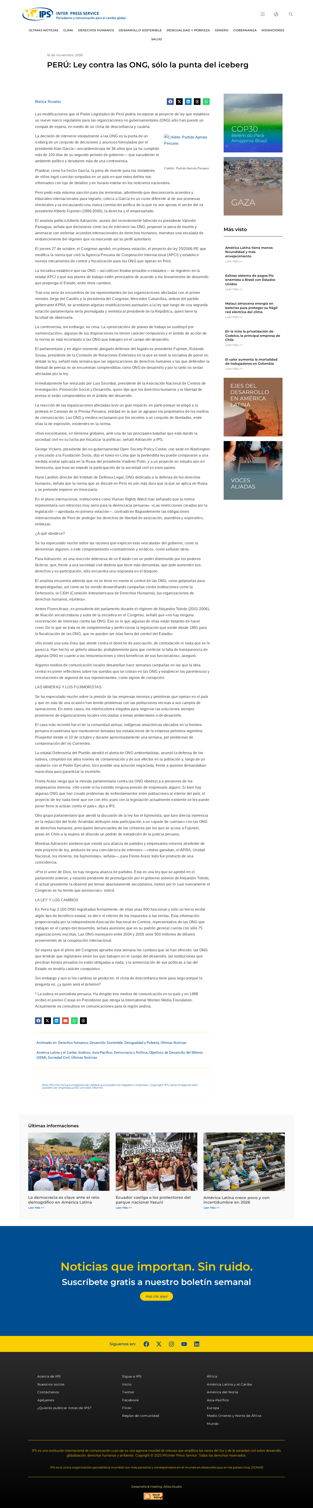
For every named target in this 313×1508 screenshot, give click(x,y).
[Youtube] (184, 1344)
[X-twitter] (159, 1344)
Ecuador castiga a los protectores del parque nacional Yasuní (153, 1199)
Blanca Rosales (48, 101)
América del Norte (222, 1392)
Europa (213, 1408)
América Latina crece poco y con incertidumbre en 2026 (236, 1200)
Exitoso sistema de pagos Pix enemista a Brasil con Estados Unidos (250, 280)
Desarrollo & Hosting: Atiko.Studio (156, 1486)
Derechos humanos (96, 30)
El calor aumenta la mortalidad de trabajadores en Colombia (251, 361)
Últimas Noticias (43, 30)
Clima (68, 30)
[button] (290, 14)
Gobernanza (245, 30)
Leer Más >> (233, 261)
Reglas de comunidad (140, 1416)
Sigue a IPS (132, 1376)
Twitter (128, 1392)
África (212, 1376)
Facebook (130, 1400)
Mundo (213, 1424)
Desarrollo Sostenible (140, 30)
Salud (156, 39)
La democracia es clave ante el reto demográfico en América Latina (63, 1199)
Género (222, 30)
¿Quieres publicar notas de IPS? (64, 1408)
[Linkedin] (196, 1344)
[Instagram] (171, 1344)
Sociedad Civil (59, 1058)
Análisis (84, 1053)
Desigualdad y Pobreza (188, 30)
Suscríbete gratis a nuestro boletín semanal (156, 1282)
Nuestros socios (51, 1384)
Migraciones (272, 30)
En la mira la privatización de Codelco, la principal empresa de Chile (252, 335)
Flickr (127, 1408)
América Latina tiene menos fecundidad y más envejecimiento (249, 252)
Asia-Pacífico (102, 1053)
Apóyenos (45, 1400)
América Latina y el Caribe (56, 1053)
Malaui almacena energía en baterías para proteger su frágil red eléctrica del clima (251, 307)
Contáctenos (48, 1392)
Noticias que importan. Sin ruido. (156, 1267)
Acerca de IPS (49, 1376)
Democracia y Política (131, 1053)
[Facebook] (146, 1344)
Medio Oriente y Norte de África (234, 1416)
